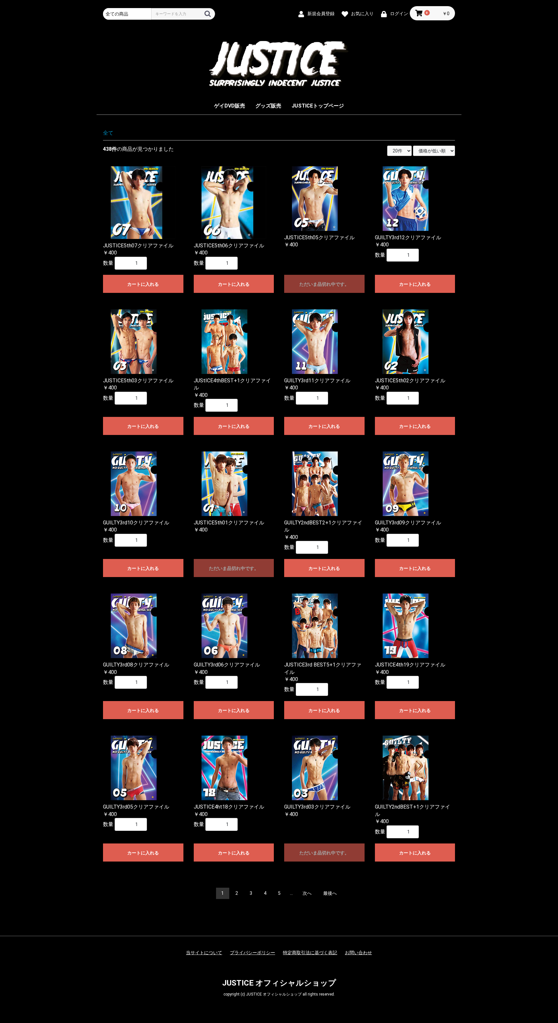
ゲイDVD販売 (229, 106)
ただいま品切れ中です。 (324, 284)
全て (108, 133)
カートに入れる (143, 284)
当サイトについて (204, 952)
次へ (307, 893)
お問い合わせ (358, 952)
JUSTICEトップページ (318, 106)
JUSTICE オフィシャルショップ (279, 982)
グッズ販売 (268, 106)
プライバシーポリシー (252, 952)
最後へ (330, 893)
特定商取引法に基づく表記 (310, 952)
